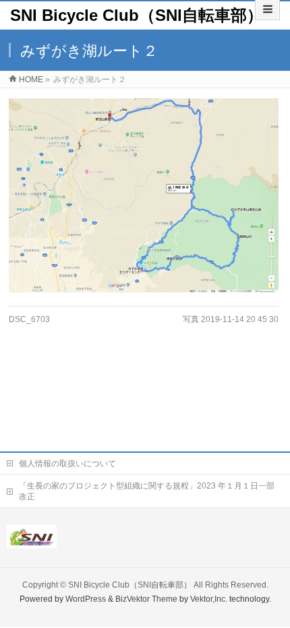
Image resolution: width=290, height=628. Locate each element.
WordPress (85, 599)
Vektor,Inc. (208, 599)
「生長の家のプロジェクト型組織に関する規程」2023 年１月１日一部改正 (146, 491)
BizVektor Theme (146, 599)
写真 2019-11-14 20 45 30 (231, 319)
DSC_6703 (29, 319)
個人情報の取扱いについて (67, 463)
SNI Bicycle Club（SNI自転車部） (136, 15)
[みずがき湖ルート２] (144, 195)
